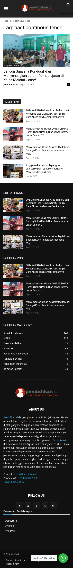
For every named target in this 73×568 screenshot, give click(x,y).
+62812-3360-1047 (13, 481)
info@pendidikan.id (26, 474)
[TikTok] (36, 505)
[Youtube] (53, 505)
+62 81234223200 (28, 478)
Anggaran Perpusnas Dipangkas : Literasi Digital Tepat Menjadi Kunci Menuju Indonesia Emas (44, 168)
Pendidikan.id (10, 417)
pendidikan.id (10, 84)
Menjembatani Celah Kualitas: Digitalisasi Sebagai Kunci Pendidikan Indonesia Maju (48, 150)
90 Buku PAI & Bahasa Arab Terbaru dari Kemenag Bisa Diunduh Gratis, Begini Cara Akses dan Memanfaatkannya (47, 113)
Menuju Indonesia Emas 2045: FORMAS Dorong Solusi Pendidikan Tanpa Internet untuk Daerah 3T (47, 132)
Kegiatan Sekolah (12, 65)
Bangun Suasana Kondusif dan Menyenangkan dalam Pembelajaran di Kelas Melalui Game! (33, 75)
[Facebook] (19, 505)
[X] (45, 505)
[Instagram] (28, 505)
